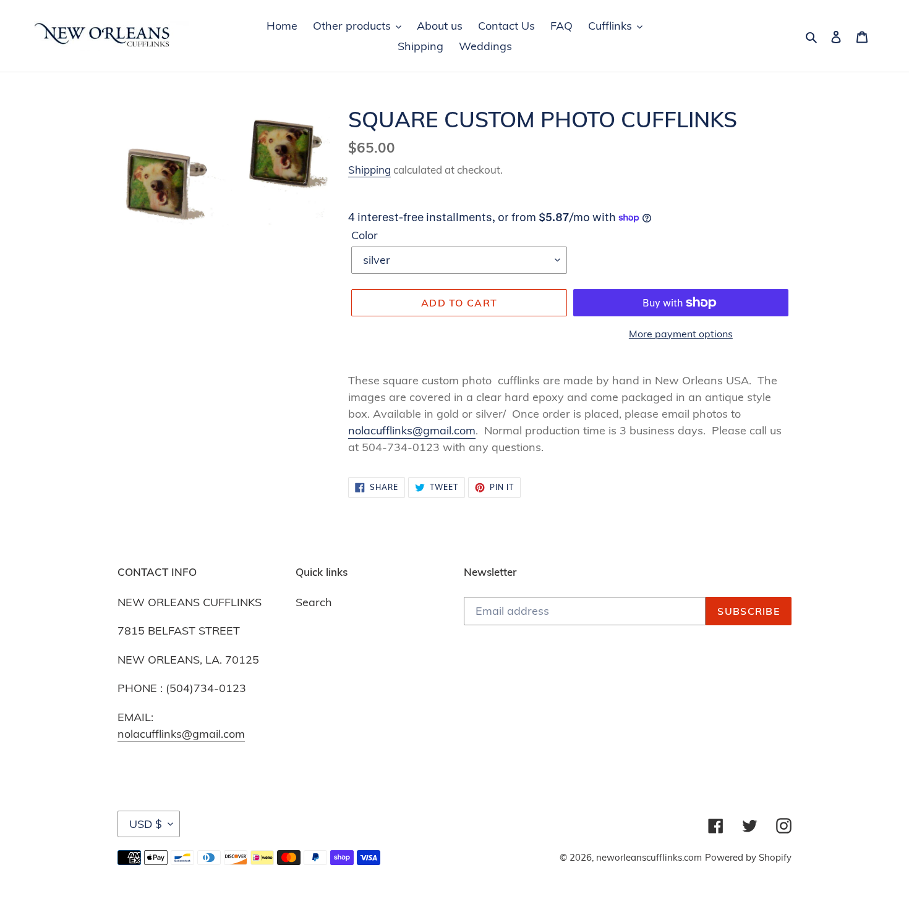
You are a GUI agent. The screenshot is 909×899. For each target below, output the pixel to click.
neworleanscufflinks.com (649, 857)
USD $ (145, 824)
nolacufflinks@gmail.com (412, 430)
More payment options (681, 333)
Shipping (369, 169)
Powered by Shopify (748, 857)
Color (364, 235)
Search (314, 602)
